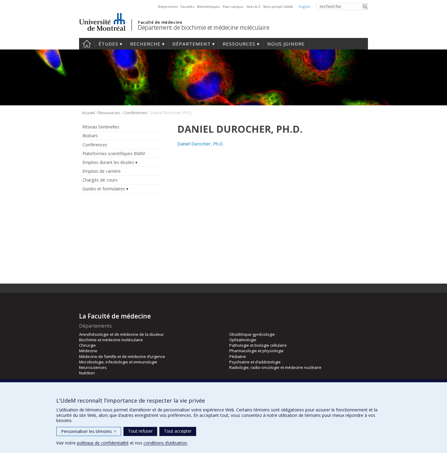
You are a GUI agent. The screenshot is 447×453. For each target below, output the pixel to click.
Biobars (90, 135)
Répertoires (168, 6)
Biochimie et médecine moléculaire (111, 339)
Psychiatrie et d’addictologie (255, 362)
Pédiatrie (237, 356)
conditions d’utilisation (165, 443)
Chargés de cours (99, 180)
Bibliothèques (208, 6)
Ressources (239, 44)
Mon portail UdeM (278, 6)
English (304, 6)
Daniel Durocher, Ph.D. (200, 144)
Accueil (87, 43)
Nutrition (87, 373)
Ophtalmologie (242, 339)
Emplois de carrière (101, 171)
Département (191, 44)
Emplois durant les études (108, 162)
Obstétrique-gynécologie (252, 334)
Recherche (145, 44)
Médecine (88, 350)
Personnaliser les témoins (88, 431)
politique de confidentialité (103, 443)
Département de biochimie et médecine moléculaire (203, 27)
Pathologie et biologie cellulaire (258, 345)
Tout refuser (140, 431)
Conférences (135, 112)
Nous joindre (286, 44)
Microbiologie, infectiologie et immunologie (118, 362)
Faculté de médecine (160, 22)
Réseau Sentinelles (100, 127)
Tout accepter (178, 431)
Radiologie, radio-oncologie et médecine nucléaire (275, 367)
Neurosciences (93, 367)
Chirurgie (87, 345)
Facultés (187, 6)
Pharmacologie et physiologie (256, 350)
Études (108, 44)
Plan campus (233, 6)
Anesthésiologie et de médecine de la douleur (121, 334)
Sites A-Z (253, 6)
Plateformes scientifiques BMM (113, 153)
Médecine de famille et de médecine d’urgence (122, 356)
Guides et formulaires (103, 189)
